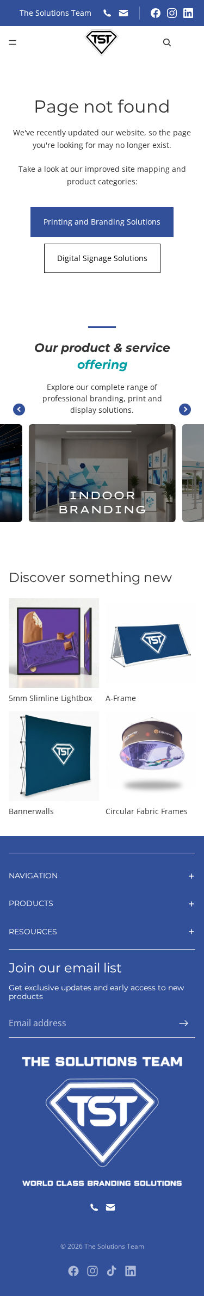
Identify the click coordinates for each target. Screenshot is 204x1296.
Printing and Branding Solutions (102, 221)
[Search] (167, 42)
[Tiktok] (111, 1271)
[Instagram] (172, 13)
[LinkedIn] (188, 13)
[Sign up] (183, 1023)
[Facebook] (155, 13)
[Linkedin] (130, 1271)
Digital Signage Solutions (102, 258)
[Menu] (12, 42)
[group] (102, 473)
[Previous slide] (19, 410)
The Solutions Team (114, 1246)
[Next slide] (185, 410)
